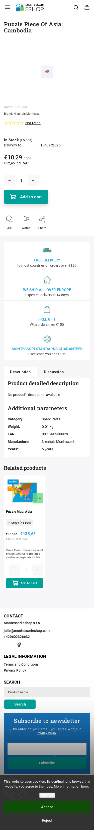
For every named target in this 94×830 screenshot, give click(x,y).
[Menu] (7, 7)
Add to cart (31, 196)
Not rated (33, 123)
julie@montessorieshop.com (27, 631)
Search (20, 704)
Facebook (19, 645)
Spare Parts (51, 419)
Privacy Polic (46, 733)
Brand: (22, 114)
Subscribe (47, 763)
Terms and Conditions (21, 664)
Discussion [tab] (54, 372)
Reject (47, 820)
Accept (47, 807)
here (84, 786)
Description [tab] (20, 372)
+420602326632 (17, 637)
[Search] (76, 7)
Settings (47, 795)
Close (82, 236)
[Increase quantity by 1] (33, 180)
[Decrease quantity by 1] (9, 180)
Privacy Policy (15, 670)
